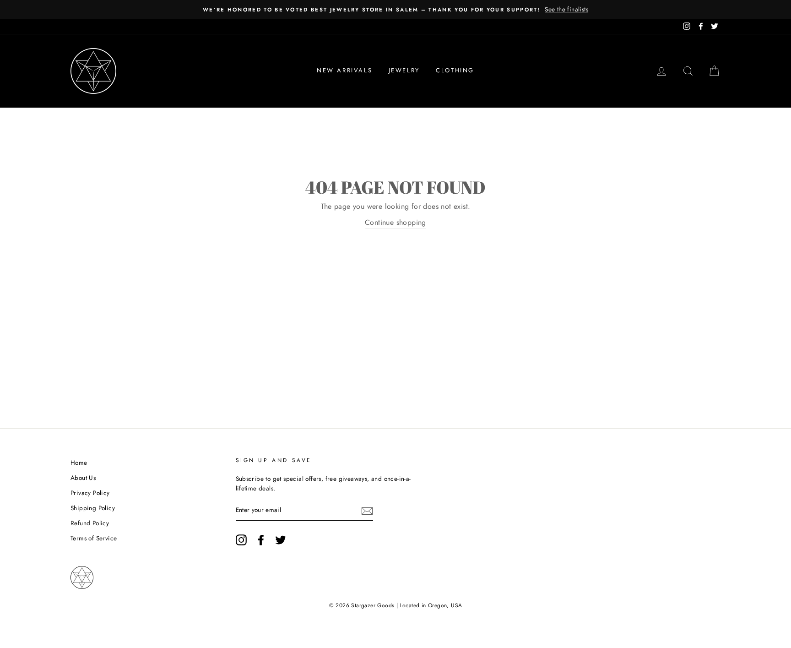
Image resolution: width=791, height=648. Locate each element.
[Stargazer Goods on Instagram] (241, 539)
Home (78, 462)
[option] (395, 10)
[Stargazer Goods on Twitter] (280, 539)
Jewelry (404, 70)
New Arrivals (344, 70)
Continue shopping (395, 222)
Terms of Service (93, 538)
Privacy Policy (90, 492)
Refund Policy (89, 523)
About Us (83, 477)
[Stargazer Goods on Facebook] (260, 539)
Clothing (455, 70)
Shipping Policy (92, 507)
